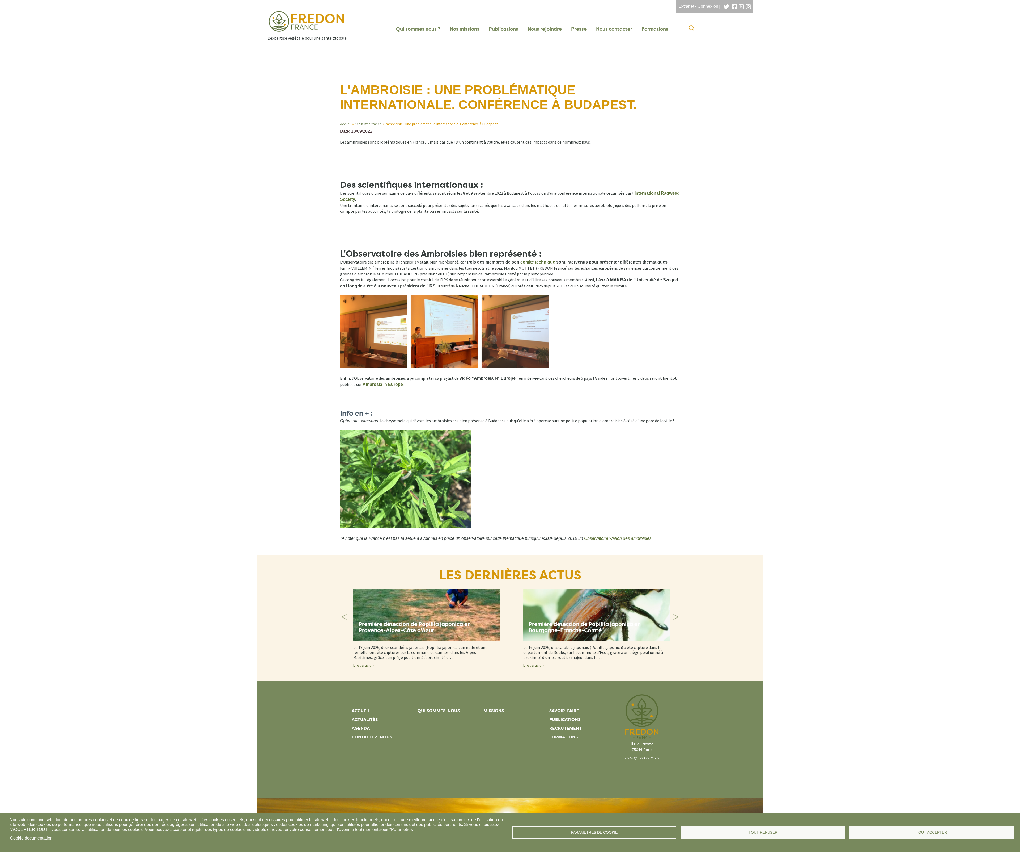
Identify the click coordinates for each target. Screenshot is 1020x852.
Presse (579, 29)
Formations (654, 29)
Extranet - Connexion (698, 6)
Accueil (345, 124)
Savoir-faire (564, 710)
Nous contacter (614, 29)
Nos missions (464, 29)
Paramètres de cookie (594, 832)
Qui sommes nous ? (418, 29)
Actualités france (368, 124)
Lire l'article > (364, 665)
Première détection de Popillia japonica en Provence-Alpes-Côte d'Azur (415, 627)
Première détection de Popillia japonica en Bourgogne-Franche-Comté (585, 627)
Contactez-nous (372, 737)
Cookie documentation (31, 838)
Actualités (365, 719)
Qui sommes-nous (439, 710)
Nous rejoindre (545, 29)
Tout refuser (763, 832)
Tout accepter (931, 832)
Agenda (361, 728)
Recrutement (565, 728)
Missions (493, 710)
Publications (503, 29)
